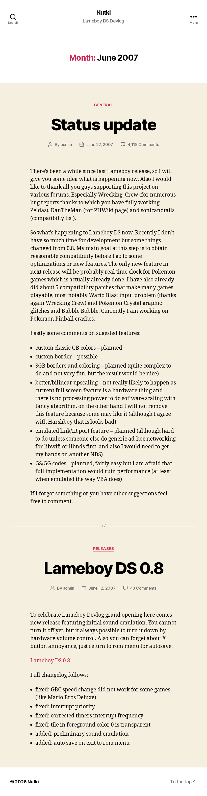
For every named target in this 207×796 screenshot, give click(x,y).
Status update (103, 124)
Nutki (103, 13)
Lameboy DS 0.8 (103, 568)
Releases (103, 548)
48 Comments (143, 588)
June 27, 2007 (99, 144)
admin (66, 144)
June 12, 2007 (102, 588)
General (103, 105)
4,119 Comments (143, 144)
